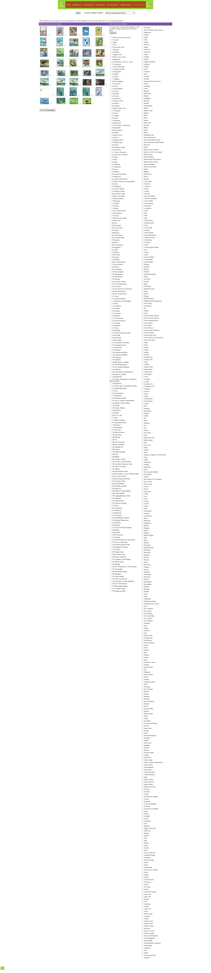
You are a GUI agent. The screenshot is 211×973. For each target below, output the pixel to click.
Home (68, 5)
